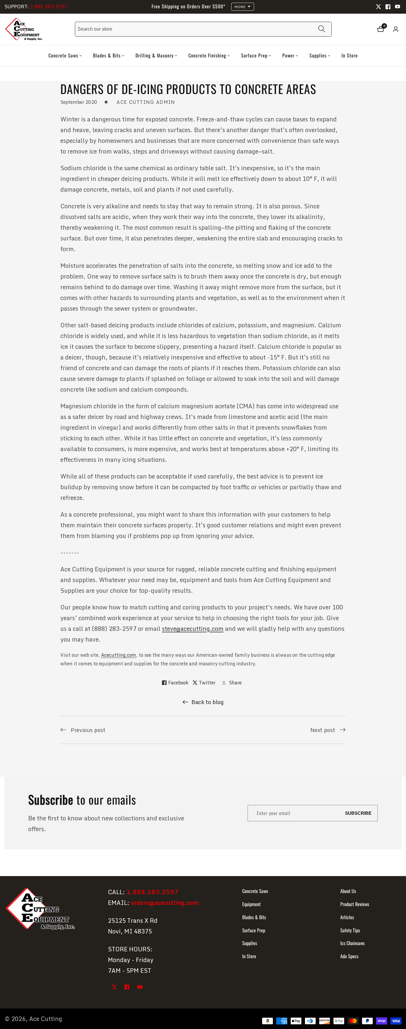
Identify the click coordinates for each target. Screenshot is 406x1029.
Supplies (249, 943)
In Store (350, 55)
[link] (51, 910)
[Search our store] (321, 29)
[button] (63, 55)
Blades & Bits (254, 917)
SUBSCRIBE (358, 813)
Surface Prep (253, 930)
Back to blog (207, 702)
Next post (322, 729)
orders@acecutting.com (165, 903)
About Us (348, 890)
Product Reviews (354, 904)
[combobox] (203, 29)
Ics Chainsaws (352, 943)
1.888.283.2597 (48, 6)
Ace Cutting (45, 1019)
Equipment (251, 904)
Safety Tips (350, 930)
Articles (347, 917)
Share (235, 682)
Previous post (88, 729)
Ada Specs (349, 956)
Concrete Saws (255, 890)
